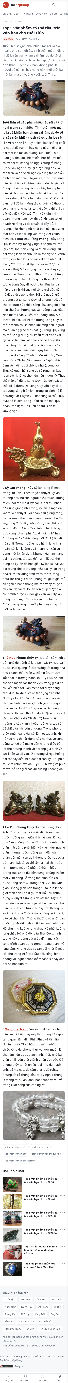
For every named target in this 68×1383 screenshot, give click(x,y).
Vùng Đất (40, 1314)
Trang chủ (7, 21)
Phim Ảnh (28, 13)
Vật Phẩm (43, 1306)
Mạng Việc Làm (13, 1328)
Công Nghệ (42, 13)
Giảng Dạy (26, 1306)
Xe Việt (30, 1328)
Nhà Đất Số (45, 1321)
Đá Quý (57, 1306)
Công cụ (19, 1345)
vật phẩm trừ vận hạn (15, 1153)
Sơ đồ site (37, 1345)
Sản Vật (9, 1321)
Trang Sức (10, 1314)
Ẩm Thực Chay (26, 1321)
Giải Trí (17, 13)
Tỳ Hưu (10, 658)
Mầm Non (40, 1299)
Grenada (25, 1299)
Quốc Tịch (10, 1299)
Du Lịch (53, 13)
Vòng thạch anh (17, 1029)
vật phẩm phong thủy (15, 1146)
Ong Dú (55, 1314)
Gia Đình (7, 13)
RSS (28, 1345)
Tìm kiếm (8, 1345)
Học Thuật (56, 1299)
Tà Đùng (25, 1314)
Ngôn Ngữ (10, 1306)
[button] (54, 5)
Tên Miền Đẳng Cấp (49, 1328)
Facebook (50, 1345)
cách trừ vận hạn (40, 1146)
